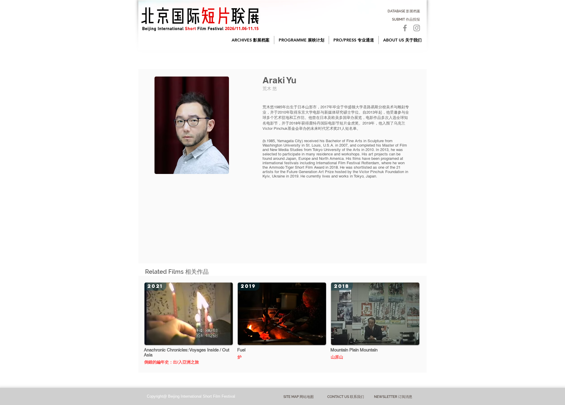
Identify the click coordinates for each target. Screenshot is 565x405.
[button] (250, 40)
